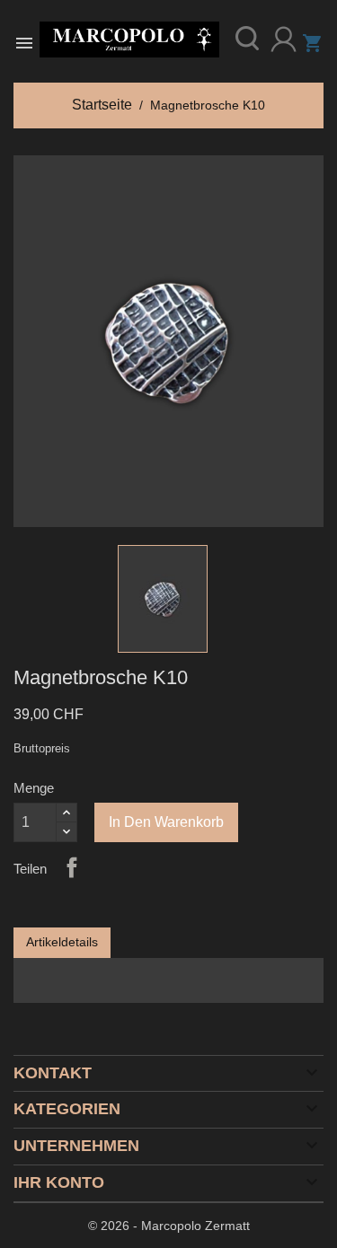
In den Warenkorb (166, 822)
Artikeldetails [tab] (62, 942)
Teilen (72, 867)
